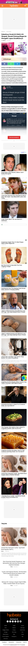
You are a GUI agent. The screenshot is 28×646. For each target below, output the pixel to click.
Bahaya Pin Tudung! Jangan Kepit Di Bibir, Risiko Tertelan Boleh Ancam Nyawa (14, 582)
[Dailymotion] (20, 621)
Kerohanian (9, 31)
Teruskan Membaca (14, 137)
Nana (2, 551)
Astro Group (23, 644)
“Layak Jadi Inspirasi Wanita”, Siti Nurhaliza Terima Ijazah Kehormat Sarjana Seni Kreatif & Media (14, 573)
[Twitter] (13, 621)
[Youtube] (18, 621)
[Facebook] (8, 621)
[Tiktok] (15, 621)
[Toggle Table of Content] (23, 59)
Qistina (4, 40)
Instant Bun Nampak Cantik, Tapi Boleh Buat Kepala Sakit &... (13, 548)
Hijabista (3, 31)
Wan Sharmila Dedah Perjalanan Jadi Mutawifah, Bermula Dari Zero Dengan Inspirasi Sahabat (14, 563)
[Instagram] (10, 621)
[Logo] (14, 5)
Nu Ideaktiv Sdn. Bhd (13, 644)
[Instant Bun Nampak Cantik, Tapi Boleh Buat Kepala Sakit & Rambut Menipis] (14, 536)
